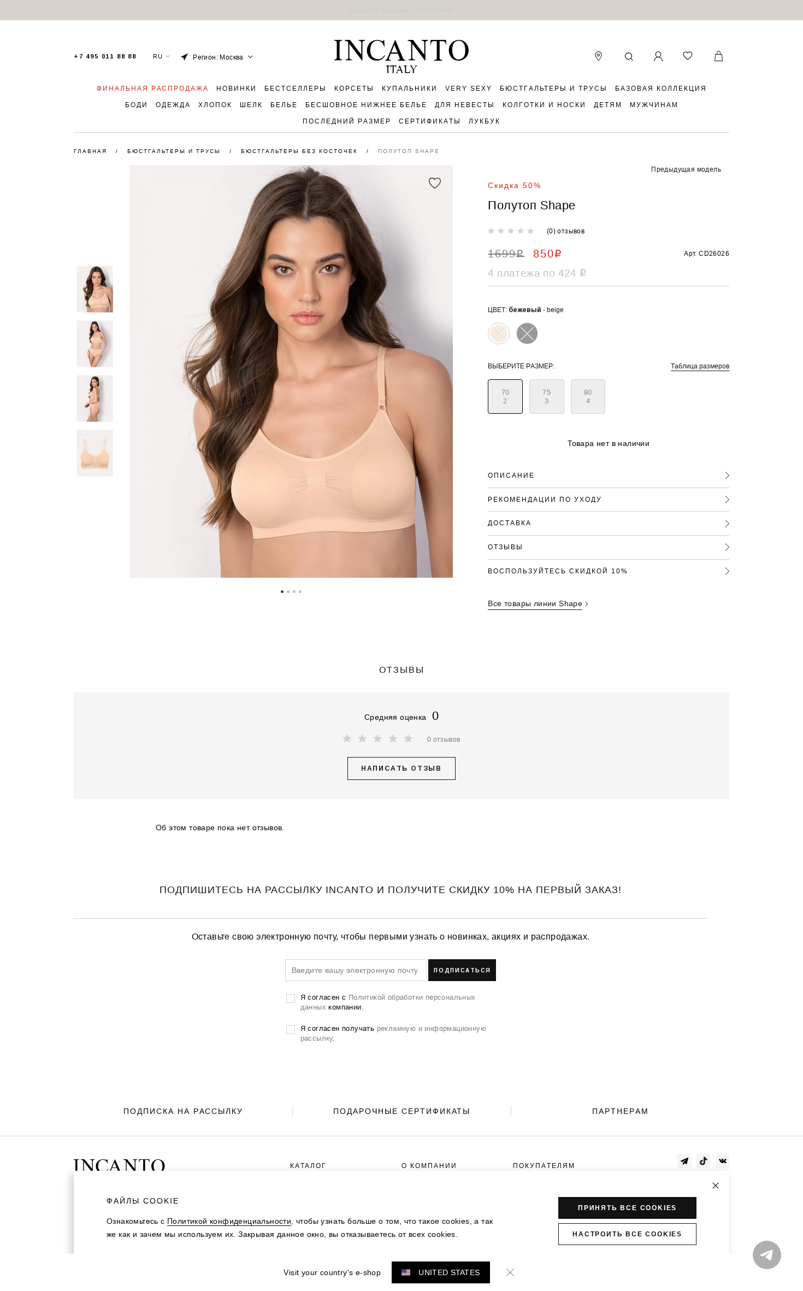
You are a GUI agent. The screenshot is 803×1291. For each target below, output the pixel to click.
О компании (429, 1166)
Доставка (510, 523)
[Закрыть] (715, 1185)
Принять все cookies (627, 1208)
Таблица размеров (700, 366)
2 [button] (288, 590)
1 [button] (282, 590)
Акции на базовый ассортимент (401, 10)
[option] (401, 10)
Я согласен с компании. (388, 1002)
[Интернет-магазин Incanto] (401, 57)
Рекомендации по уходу (545, 499)
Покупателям (544, 1166)
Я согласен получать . (393, 1033)
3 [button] (294, 590)
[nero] (527, 333)
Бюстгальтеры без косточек (301, 151)
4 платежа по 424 (537, 273)
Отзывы (505, 547)
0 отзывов (443, 739)
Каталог (308, 1166)
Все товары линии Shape (535, 603)
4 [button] (300, 590)
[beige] (499, 333)
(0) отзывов (565, 231)
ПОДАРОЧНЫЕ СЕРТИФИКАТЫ (401, 1111)
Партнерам (620, 1111)
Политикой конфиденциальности (229, 1221)
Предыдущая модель (686, 169)
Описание (511, 475)
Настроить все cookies (627, 1234)
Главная (92, 151)
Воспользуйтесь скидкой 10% (558, 571)
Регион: (218, 57)
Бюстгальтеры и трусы (175, 151)
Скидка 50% (514, 185)
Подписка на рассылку (183, 1111)
